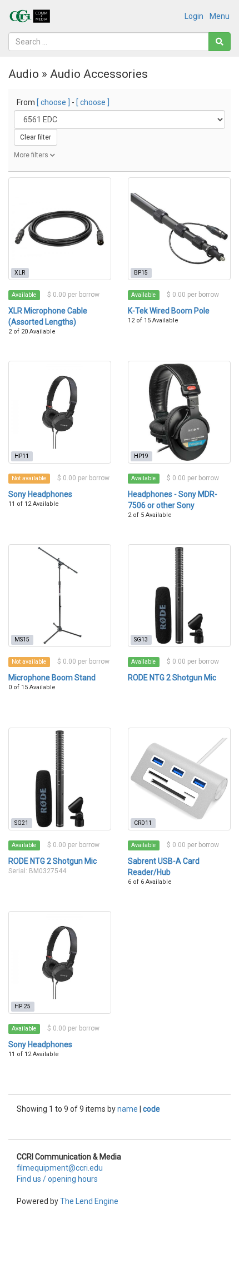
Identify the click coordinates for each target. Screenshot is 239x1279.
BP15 (141, 272)
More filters (32, 155)
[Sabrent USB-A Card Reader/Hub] (179, 779)
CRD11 (143, 823)
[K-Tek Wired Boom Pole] (179, 228)
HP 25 (22, 1006)
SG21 (21, 823)
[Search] (219, 41)
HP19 (141, 456)
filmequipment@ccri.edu (60, 1167)
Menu (220, 16)
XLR (19, 272)
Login (194, 16)
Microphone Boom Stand (52, 677)
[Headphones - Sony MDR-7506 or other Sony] (179, 412)
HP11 (21, 456)
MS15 (21, 639)
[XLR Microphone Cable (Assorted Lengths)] (59, 228)
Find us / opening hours (57, 1179)
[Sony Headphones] (59, 412)
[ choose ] (53, 102)
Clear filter (35, 137)
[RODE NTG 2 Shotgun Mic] (179, 595)
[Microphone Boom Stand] (59, 595)
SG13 (141, 639)
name (128, 1108)
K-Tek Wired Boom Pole (169, 310)
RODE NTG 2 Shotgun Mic (172, 677)
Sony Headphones (40, 494)
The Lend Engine (89, 1201)
